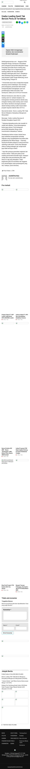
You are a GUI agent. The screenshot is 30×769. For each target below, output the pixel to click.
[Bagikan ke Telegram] (27, 23)
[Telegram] (15, 43)
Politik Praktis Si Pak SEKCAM (10, 674)
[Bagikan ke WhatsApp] (24, 23)
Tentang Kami (23, 733)
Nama (5, 625)
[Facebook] (15, 32)
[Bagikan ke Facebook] (19, 23)
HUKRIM (4, 6)
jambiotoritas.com (11, 61)
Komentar (7, 610)
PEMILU (13, 741)
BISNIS (12, 743)
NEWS (3, 733)
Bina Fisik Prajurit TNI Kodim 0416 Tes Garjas (8, 587)
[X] (15, 40)
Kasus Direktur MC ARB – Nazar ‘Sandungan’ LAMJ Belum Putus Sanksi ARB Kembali (7, 451)
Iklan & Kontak (23, 738)
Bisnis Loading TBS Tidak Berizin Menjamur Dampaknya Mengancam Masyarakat (15, 113)
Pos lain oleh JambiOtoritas (15, 178)
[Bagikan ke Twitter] (22, 23)
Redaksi (21, 735)
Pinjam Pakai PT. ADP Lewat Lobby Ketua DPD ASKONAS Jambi (8, 316)
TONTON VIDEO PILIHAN (9, 725)
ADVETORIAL (14, 733)
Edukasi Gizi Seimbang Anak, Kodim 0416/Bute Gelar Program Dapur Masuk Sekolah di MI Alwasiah (14, 687)
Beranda (4, 11)
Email (18, 625)
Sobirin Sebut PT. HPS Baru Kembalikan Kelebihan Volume (22, 316)
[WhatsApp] (15, 35)
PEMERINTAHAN (19, 6)
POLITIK (10, 6)
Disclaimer (22, 745)
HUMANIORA (10, 11)
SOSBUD (17, 11)
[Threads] (15, 38)
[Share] (15, 46)
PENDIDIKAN (14, 735)
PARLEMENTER (15, 738)
